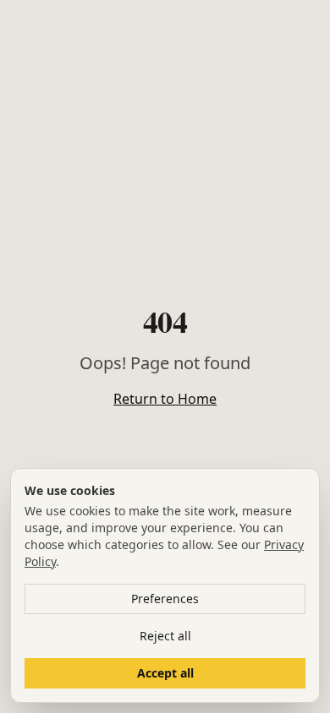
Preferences (165, 599)
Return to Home (165, 398)
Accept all (165, 673)
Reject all (165, 636)
